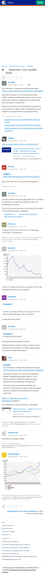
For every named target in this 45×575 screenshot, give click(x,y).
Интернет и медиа (8, 531)
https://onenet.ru (32, 239)
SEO (3, 522)
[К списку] (7, 70)
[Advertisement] (22, 12)
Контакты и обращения (10, 554)
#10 (25, 456)
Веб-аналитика (7, 528)
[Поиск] (33, 3)
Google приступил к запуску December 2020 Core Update (22, 120)
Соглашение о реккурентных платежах (15, 550)
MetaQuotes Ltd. (15, 559)
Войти (40, 2)
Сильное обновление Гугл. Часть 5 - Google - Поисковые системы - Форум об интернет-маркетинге (27, 151)
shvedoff (11, 82)
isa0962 (11, 138)
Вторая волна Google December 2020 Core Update (22, 125)
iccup (10, 357)
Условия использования (10, 541)
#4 (25, 226)
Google (30, 66)
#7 (25, 329)
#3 (25, 196)
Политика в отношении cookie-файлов (15, 547)
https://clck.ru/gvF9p (21, 424)
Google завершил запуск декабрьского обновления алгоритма (23, 129)
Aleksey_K (12, 224)
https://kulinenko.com (8, 447)
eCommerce (6, 535)
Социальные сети (8, 525)
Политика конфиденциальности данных (16, 544)
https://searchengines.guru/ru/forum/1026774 (20, 144)
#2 (25, 169)
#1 (25, 141)
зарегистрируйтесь (30, 511)
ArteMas (11, 166)
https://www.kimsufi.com (17, 422)
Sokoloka (11, 248)
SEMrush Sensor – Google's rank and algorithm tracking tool (27, 410)
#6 (25, 299)
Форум (4, 66)
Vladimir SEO (13, 432)
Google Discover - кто (10, 214)
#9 (25, 435)
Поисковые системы (17, 66)
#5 (25, 250)
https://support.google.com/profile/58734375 (15, 445)
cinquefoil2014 (13, 454)
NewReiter (12, 296)
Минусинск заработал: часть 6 (28, 214)
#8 (25, 360)
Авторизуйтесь (13, 511)
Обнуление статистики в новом (14, 216)
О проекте (5, 538)
